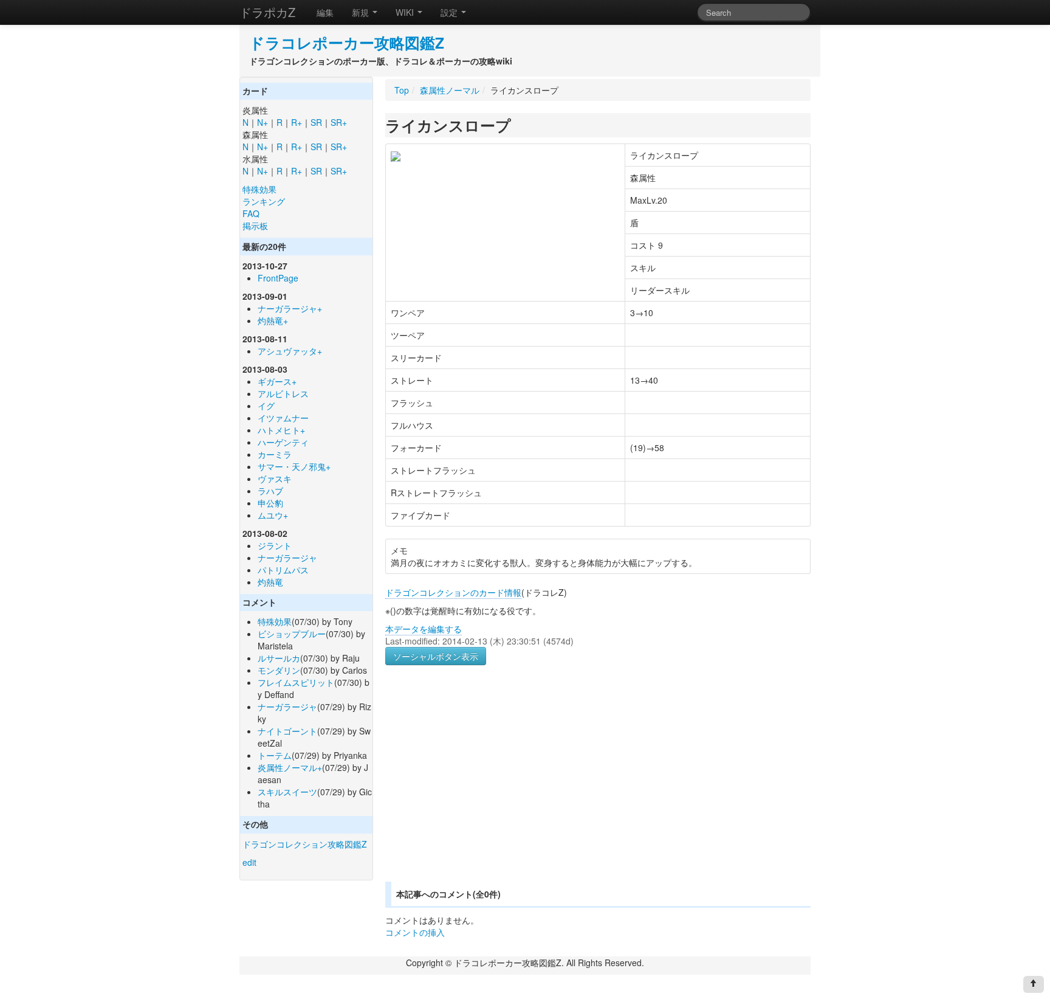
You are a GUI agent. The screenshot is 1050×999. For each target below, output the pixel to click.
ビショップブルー (292, 633)
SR (316, 122)
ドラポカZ (267, 12)
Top (401, 90)
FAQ (250, 213)
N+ (262, 122)
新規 (361, 12)
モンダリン (279, 670)
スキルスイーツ (287, 792)
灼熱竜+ (273, 320)
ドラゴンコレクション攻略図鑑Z (304, 844)
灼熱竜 (270, 582)
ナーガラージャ (287, 557)
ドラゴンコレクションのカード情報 (453, 592)
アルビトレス (283, 393)
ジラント (275, 545)
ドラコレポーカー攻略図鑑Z (346, 43)
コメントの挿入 (415, 932)
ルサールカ (279, 658)
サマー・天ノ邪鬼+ (294, 466)
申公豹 (270, 503)
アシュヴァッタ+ (290, 351)
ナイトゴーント (287, 731)
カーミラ (275, 454)
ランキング (263, 201)
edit (249, 862)
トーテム (275, 755)
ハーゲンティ (283, 442)
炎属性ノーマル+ (290, 767)
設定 (450, 12)
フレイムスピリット (296, 682)
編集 (325, 12)
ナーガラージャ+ (290, 308)
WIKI (406, 12)
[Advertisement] (487, 788)
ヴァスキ (275, 478)
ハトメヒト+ (281, 430)
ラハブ (270, 491)
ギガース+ (277, 381)
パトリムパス (283, 570)
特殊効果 (259, 189)
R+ (296, 122)
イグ (266, 405)
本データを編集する (423, 629)
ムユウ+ (273, 515)
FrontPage (278, 278)
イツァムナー (283, 418)
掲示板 (255, 226)
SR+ (339, 122)
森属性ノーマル (449, 90)
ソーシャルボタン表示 (435, 656)
